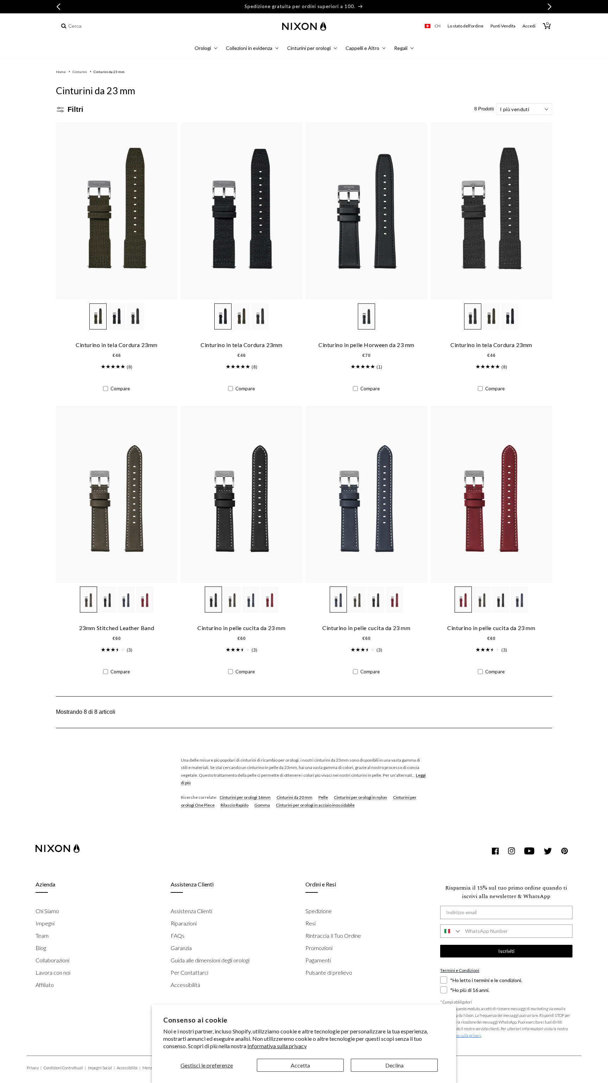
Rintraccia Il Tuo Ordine (333, 935)
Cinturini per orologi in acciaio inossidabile (315, 805)
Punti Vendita (502, 25)
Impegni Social (101, 1067)
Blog (41, 947)
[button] (206, 49)
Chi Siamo (47, 911)
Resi (310, 923)
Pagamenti (318, 960)
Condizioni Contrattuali (65, 1067)
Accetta (300, 1065)
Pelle (323, 797)
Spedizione (318, 911)
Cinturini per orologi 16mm (245, 797)
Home (61, 72)
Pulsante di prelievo (328, 972)
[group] (113, 367)
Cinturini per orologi (309, 48)
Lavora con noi (53, 972)
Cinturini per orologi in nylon (360, 797)
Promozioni (318, 947)
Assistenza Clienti (191, 911)
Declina (394, 1065)
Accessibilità (185, 984)
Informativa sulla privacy (277, 1046)
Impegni (45, 923)
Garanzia (181, 947)
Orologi (203, 48)
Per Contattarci (189, 972)
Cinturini (79, 72)
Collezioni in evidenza (249, 48)
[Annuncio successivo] (549, 6)
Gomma (262, 805)
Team (42, 935)
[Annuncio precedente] (58, 6)
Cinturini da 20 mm (294, 797)
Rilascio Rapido (234, 805)
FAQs (177, 935)
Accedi (529, 25)
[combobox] (97, 26)
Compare (120, 388)
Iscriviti (506, 951)
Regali (400, 48)
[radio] (98, 316)
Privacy (34, 1067)
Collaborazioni (52, 960)
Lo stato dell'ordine (465, 25)
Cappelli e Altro (362, 48)
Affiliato (45, 984)
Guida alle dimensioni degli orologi (210, 960)
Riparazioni (184, 923)
